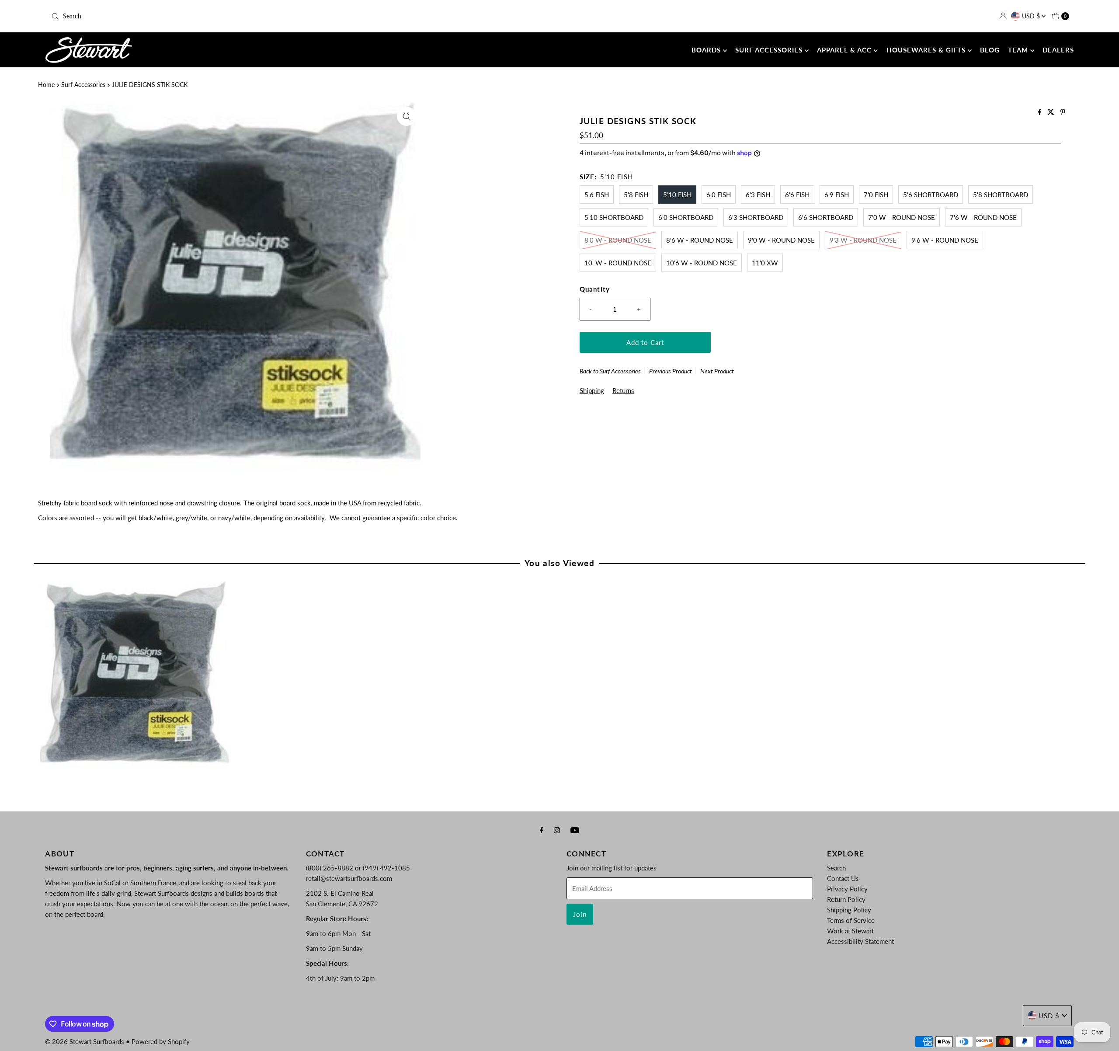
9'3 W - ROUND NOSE (863, 240)
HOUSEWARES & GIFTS (927, 50)
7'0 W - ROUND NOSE (901, 217)
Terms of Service (851, 920)
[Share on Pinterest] (1062, 112)
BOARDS (707, 50)
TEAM (1019, 50)
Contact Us (843, 878)
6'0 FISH (718, 194)
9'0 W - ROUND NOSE (781, 240)
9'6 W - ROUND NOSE (944, 240)
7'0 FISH (876, 194)
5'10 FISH (677, 194)
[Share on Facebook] (1040, 112)
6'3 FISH (758, 194)
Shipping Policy (849, 910)
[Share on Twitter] (1051, 112)
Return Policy (846, 899)
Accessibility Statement (860, 941)
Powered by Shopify (161, 1041)
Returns (623, 390)
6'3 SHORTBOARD (755, 217)
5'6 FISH (596, 194)
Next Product (717, 371)
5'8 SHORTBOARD (1000, 194)
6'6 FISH (797, 194)
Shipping (592, 390)
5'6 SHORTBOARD (930, 194)
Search (836, 868)
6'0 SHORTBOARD (685, 217)
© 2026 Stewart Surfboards (84, 1041)
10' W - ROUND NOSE (617, 263)
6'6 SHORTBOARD (825, 217)
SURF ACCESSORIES (770, 50)
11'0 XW (765, 263)
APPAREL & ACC (845, 50)
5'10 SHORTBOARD (613, 217)
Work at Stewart (850, 931)
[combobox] (216, 16)
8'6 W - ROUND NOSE (699, 240)
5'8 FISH (636, 194)
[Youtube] (574, 830)
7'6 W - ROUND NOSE (983, 217)
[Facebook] (541, 830)
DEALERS (1058, 50)
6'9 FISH (836, 194)
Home (46, 84)
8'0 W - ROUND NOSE (617, 240)
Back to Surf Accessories (610, 371)
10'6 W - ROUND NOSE (701, 263)
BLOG (990, 50)
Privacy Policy (847, 889)
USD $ (1032, 16)
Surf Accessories (83, 84)
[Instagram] (557, 830)
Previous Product (670, 371)
